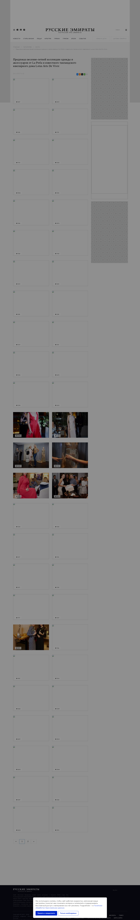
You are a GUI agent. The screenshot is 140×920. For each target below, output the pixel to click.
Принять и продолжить (46, 913)
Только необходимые (68, 913)
